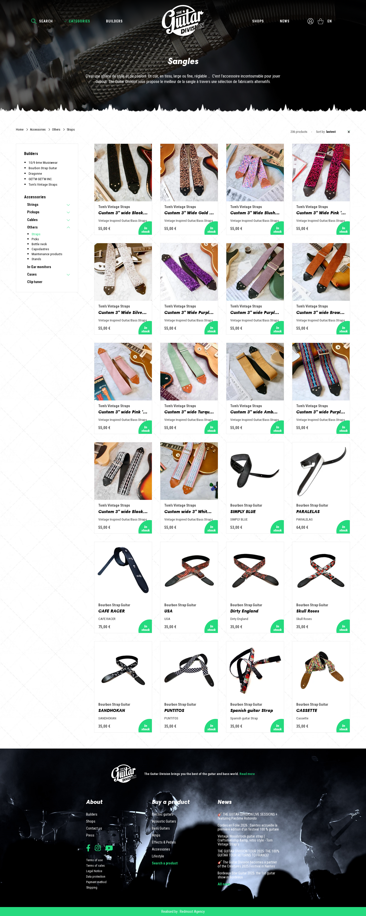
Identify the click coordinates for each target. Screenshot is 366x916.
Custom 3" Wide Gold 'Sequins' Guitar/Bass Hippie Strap (189, 212)
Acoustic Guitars (164, 822)
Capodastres (40, 249)
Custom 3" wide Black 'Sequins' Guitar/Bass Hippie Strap (123, 212)
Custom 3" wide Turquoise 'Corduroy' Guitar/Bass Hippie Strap (189, 411)
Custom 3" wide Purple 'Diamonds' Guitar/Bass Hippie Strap (321, 411)
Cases (32, 274)
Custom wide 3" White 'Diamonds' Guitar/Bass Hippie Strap (189, 511)
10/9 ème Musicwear (43, 162)
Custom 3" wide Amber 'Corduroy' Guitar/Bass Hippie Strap (255, 411)
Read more (247, 774)
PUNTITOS (174, 710)
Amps (156, 836)
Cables (32, 220)
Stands (36, 259)
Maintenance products (47, 254)
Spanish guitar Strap (251, 710)
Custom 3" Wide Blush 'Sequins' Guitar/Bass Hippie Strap (255, 212)
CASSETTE (306, 710)
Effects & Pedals (164, 842)
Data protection (95, 876)
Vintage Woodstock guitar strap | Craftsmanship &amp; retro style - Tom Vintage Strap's (245, 840)
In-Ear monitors (39, 267)
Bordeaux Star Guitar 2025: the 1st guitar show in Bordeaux (246, 875)
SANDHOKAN (111, 710)
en (329, 21)
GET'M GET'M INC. (41, 179)
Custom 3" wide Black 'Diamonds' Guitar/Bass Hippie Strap (123, 511)
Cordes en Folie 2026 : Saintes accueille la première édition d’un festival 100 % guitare (248, 828)
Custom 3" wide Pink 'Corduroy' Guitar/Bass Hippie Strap (123, 411)
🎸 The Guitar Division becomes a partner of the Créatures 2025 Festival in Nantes (247, 864)
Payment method (96, 882)
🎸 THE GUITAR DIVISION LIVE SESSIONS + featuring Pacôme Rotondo (247, 817)
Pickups (33, 212)
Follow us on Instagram (98, 847)
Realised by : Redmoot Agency (183, 911)
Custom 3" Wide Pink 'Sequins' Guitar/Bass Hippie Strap (321, 212)
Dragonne (35, 173)
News (285, 21)
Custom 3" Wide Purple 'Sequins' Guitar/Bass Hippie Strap (189, 312)
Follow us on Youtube (109, 847)
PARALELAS (308, 511)
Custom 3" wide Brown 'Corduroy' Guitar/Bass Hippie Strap (321, 312)
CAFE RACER (111, 611)
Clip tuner (34, 282)
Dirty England (244, 611)
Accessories (38, 129)
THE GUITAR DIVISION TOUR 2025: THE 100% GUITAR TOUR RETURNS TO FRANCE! (248, 853)
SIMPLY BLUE (243, 511)
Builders (114, 21)
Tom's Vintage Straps (43, 184)
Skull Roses (307, 611)
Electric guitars (162, 815)
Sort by (320, 132)
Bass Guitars (161, 829)
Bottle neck (39, 244)
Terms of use (94, 860)
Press (90, 836)
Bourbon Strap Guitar (43, 168)
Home (19, 129)
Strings (32, 205)
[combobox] (337, 132)
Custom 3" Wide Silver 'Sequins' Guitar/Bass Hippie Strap (123, 312)
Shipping (91, 887)
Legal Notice (94, 871)
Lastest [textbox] (338, 132)
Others (56, 129)
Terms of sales (95, 865)
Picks (35, 239)
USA (168, 611)
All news (224, 884)
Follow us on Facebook (88, 847)
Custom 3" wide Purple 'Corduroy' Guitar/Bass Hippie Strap (255, 312)
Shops (258, 21)
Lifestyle (158, 856)
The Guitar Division (183, 20)
